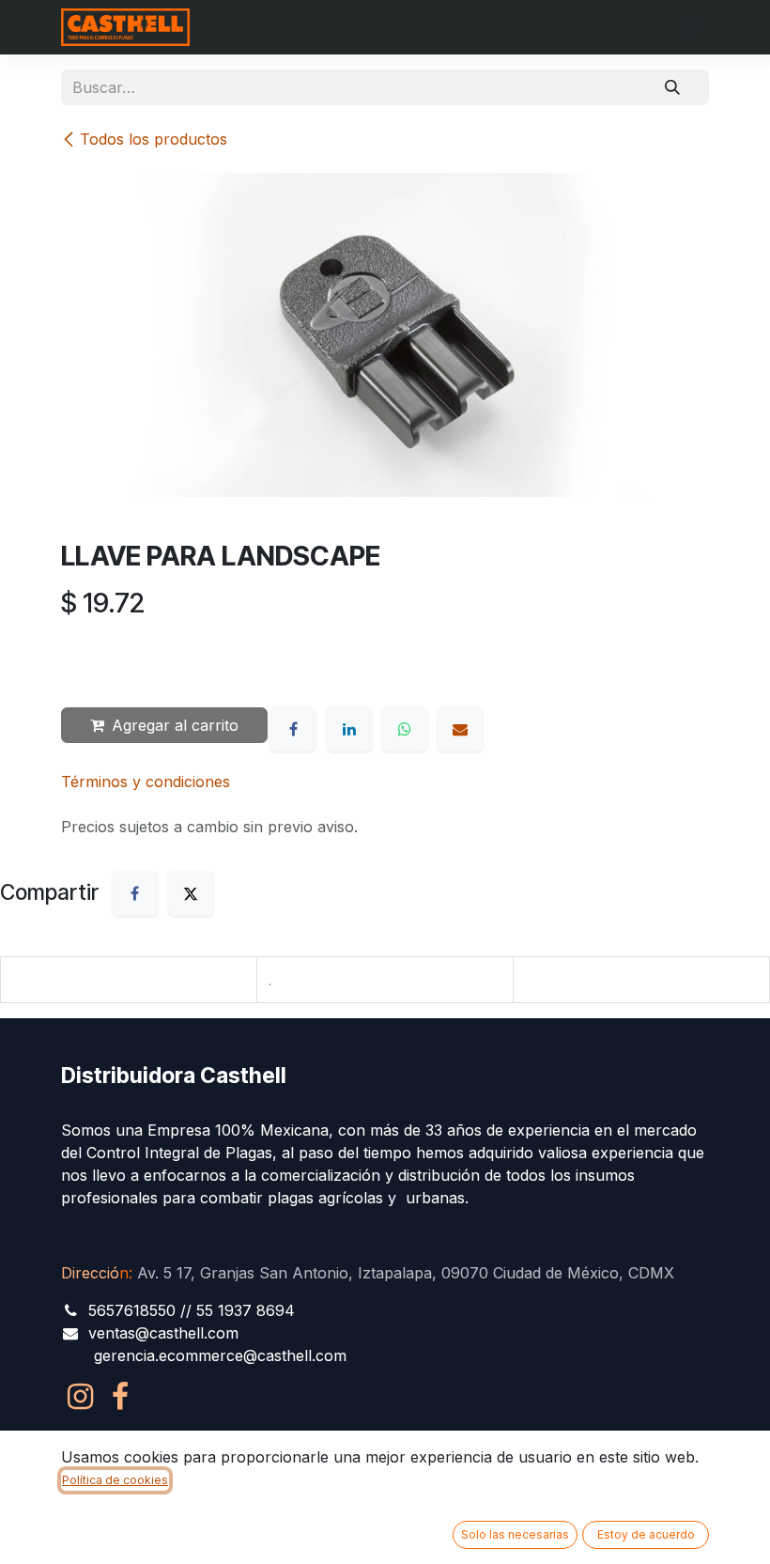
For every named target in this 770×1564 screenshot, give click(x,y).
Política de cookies (115, 1480)
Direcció (95, 1272)
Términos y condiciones (145, 781)
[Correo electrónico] (460, 728)
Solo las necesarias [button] (515, 1534)
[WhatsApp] (404, 728)
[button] (94, 659)
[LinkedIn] (349, 728)
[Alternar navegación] (690, 27)
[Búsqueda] (672, 87)
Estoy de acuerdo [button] (646, 1534)
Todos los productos (153, 139)
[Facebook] (293, 728)
